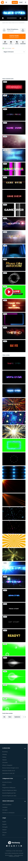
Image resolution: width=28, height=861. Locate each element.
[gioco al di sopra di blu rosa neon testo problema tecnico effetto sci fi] (13, 581)
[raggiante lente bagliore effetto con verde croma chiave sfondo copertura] (13, 648)
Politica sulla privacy (18, 856)
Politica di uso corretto (13, 857)
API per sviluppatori (7, 764)
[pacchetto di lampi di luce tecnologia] (13, 472)
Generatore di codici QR (8, 774)
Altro (3, 836)
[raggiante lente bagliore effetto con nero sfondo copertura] (13, 662)
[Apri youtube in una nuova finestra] (20, 847)
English (4, 822)
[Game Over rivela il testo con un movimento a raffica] (13, 567)
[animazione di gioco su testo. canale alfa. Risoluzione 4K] (13, 345)
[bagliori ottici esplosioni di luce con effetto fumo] (13, 141)
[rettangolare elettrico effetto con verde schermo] (13, 444)
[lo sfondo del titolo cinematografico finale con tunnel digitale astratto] (13, 332)
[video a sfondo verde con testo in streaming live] (13, 291)
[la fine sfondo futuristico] (13, 236)
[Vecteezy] (2, 2)
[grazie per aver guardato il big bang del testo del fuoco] (13, 304)
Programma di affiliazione (8, 789)
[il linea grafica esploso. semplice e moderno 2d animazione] (13, 458)
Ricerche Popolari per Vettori (9, 791)
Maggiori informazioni (9, 51)
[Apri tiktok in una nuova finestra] (15, 847)
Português (5, 828)
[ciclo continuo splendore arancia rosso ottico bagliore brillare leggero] (13, 485)
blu (4, 716)
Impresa (4, 759)
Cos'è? (13, 48)
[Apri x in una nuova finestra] (18, 847)
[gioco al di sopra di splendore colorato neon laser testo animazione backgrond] (13, 362)
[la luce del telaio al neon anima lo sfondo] (13, 318)
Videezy (4, 756)
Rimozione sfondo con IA (8, 771)
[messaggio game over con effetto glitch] (13, 195)
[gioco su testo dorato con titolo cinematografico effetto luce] (13, 182)
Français (4, 833)
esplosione (17, 716)
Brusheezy (5, 751)
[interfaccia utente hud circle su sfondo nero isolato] (13, 277)
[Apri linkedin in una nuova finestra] (11, 847)
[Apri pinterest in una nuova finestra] (13, 847)
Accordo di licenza (6, 783)
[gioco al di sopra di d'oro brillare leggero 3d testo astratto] (13, 403)
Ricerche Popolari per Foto (9, 794)
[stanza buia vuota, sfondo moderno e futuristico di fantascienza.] (13, 250)
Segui (23, 31)
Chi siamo (4, 811)
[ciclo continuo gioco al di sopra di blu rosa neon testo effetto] (13, 376)
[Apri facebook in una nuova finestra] (6, 847)
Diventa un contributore (8, 814)
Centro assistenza (6, 805)
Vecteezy (4, 753)
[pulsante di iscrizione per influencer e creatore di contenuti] (13, 86)
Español (4, 825)
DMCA (3, 786)
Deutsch (4, 831)
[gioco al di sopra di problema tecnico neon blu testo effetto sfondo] (13, 390)
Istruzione (4, 762)
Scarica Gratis (14, 36)
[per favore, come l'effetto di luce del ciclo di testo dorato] (13, 263)
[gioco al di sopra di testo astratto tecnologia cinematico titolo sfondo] (13, 222)
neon (10, 716)
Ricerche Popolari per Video (9, 797)
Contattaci (4, 808)
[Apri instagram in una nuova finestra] (8, 847)
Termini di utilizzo (8, 856)
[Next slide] (22, 716)
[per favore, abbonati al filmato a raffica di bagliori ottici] (13, 154)
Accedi (20, 2)
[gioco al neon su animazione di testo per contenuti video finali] (13, 127)
